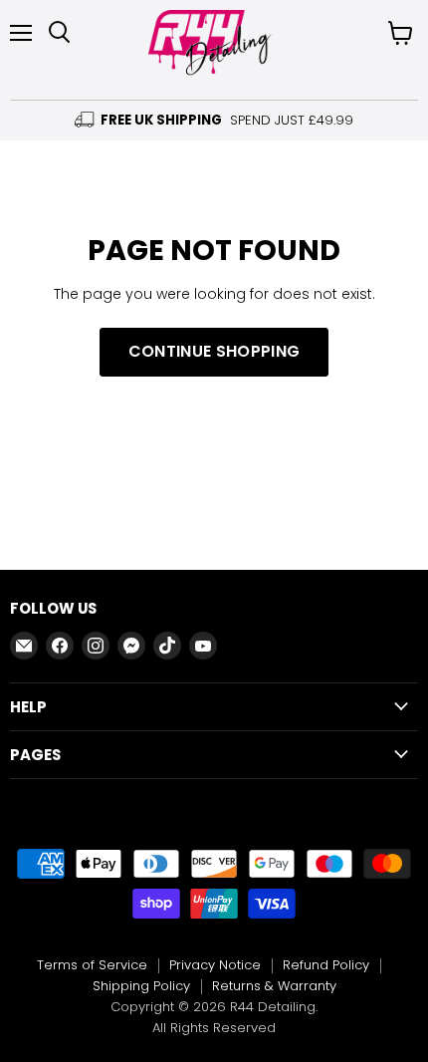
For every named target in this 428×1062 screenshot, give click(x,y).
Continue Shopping (214, 351)
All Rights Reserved (214, 1027)
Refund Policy (326, 964)
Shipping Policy (141, 985)
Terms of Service (92, 964)
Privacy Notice (215, 964)
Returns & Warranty (274, 985)
